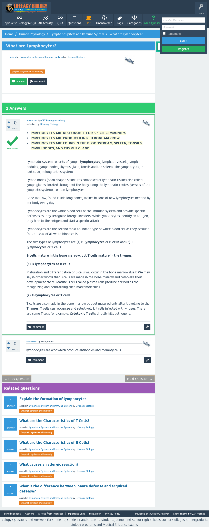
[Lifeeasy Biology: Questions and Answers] (26, 8)
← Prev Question (16, 378)
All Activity (45, 23)
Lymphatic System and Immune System (41, 57)
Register (183, 49)
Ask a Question (153, 23)
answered (32, 120)
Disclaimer (95, 513)
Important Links (76, 513)
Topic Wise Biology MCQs (19, 23)
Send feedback (12, 513)
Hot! (88, 23)
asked (13, 57)
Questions (74, 23)
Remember (174, 33)
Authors (29, 513)
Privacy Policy (112, 513)
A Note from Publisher (50, 513)
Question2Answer (159, 513)
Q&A (60, 23)
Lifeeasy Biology (85, 405)
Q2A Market (198, 513)
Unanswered (104, 23)
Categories (134, 23)
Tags (120, 23)
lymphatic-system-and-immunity (27, 71)
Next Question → (139, 378)
